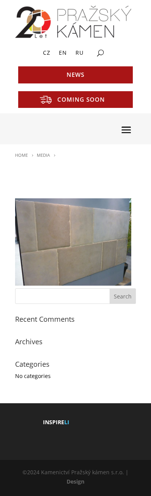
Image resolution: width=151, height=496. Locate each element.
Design (75, 481)
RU (80, 53)
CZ (46, 53)
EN (63, 53)
